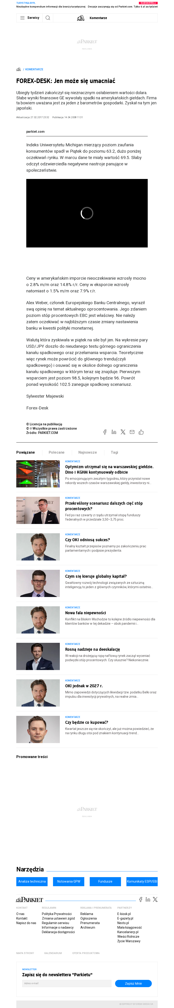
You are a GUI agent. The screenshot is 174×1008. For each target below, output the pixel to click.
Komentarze (98, 18)
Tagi (114, 452)
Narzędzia (30, 869)
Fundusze (105, 881)
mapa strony (25, 953)
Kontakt (21, 918)
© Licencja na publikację (44, 424)
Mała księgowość (129, 927)
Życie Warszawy (128, 941)
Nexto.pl (123, 923)
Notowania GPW (68, 881)
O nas (20, 914)
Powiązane (25, 452)
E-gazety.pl (125, 918)
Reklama (86, 914)
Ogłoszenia (88, 918)
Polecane (57, 452)
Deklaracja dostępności (58, 932)
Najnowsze (87, 452)
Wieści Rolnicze (128, 936)
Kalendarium (53, 953)
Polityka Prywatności (57, 914)
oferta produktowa (86, 953)
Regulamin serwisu (55, 923)
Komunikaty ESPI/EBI (142, 881)
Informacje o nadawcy (58, 927)
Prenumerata (90, 923)
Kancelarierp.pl (127, 932)
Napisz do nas (26, 923)
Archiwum (87, 927)
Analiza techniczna (32, 881)
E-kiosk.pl (124, 914)
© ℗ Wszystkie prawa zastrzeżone (51, 428)
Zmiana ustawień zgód (58, 918)
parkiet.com (35, 131)
